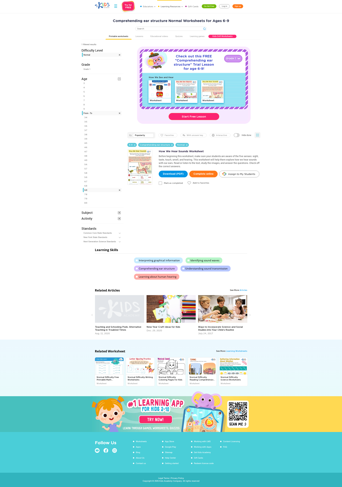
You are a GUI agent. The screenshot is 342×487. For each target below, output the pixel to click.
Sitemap (168, 452)
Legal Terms (163, 478)
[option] (119, 313)
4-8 (85, 155)
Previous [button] (92, 315)
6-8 (85, 185)
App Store (169, 441)
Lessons (139, 36)
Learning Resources (170, 6)
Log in (224, 6)
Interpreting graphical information (159, 260)
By (130, 135)
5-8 (85, 173)
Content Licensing (231, 441)
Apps (138, 446)
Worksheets (141, 441)
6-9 (85, 190)
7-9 (85, 198)
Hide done (246, 135)
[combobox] (143, 135)
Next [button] (249, 315)
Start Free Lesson (194, 116)
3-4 (85, 117)
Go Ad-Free (209, 6)
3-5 (85, 121)
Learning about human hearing (157, 276)
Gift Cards (192, 6)
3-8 (85, 134)
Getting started (172, 463)
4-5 (85, 143)
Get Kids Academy (202, 452)
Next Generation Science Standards (99, 241)
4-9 (85, 160)
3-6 (85, 126)
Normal (86, 54)
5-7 (85, 168)
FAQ (225, 446)
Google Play (170, 446)
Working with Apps (202, 446)
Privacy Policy (177, 478)
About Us (140, 457)
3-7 (85, 130)
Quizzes (179, 36)
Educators (147, 6)
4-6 (85, 147)
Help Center (170, 457)
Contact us (141, 463)
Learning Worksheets (236, 351)
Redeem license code (204, 463)
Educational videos (159, 36)
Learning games (197, 36)
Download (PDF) (173, 174)
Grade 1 (86, 69)
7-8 (85, 194)
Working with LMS (202, 441)
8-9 (85, 203)
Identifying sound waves (204, 260)
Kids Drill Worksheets (222, 36)
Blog (138, 452)
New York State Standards (95, 237)
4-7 (85, 151)
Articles (243, 290)
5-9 (85, 177)
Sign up (238, 6)
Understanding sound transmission (206, 268)
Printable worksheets (118, 36)
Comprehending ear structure (157, 268)
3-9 (85, 138)
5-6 (85, 164)
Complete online (203, 174)
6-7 (85, 181)
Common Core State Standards (97, 233)
